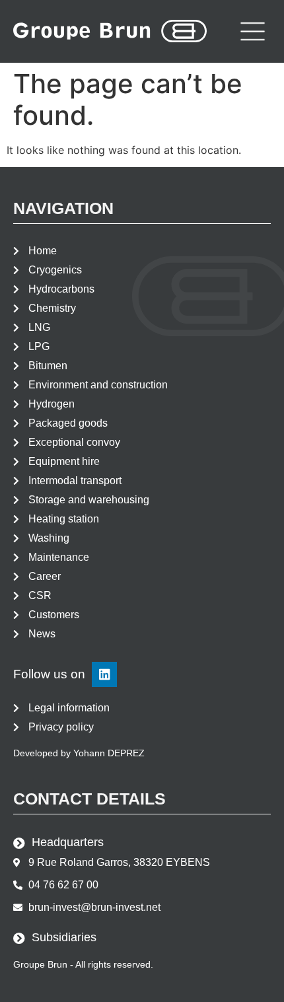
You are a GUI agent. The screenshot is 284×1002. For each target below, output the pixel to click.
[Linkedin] (104, 674)
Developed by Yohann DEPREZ (79, 753)
